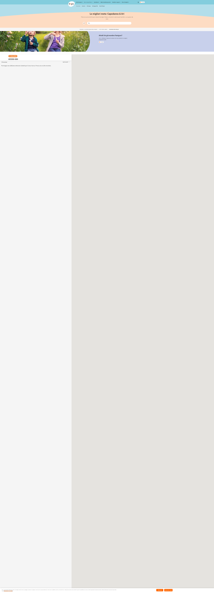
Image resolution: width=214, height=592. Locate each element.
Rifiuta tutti (160, 590)
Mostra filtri (13, 56)
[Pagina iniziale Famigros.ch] (71, 4)
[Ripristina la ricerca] (129, 23)
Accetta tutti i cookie (168, 590)
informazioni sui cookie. (8, 590)
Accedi (143, 2)
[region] (107, 590)
